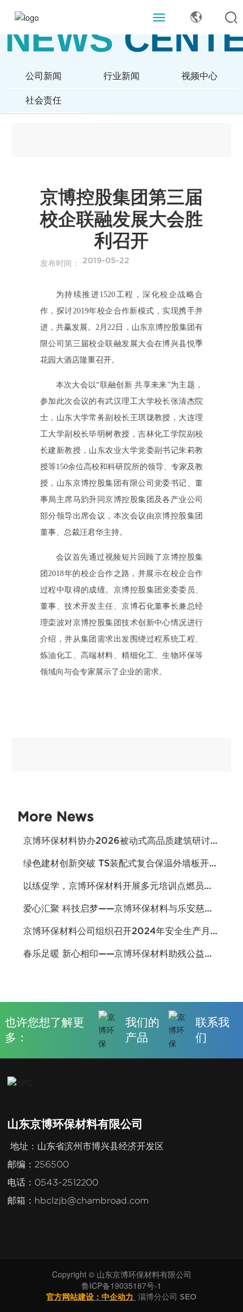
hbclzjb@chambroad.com (91, 1200)
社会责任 (43, 100)
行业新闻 (121, 76)
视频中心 (199, 76)
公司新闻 (43, 76)
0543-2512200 (66, 1182)
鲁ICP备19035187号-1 (121, 1285)
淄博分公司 (157, 1296)
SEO (188, 1296)
